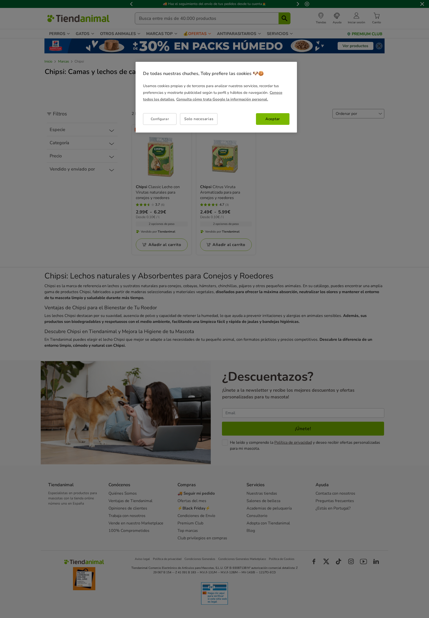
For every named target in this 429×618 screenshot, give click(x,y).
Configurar (160, 119)
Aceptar (272, 118)
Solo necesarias (198, 118)
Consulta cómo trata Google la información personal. (222, 99)
